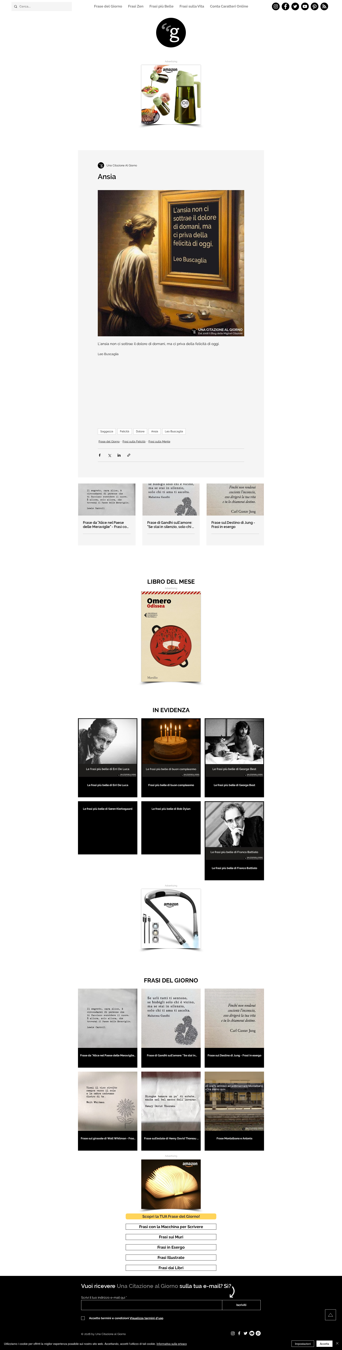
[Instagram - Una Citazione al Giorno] (276, 6)
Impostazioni (303, 1344)
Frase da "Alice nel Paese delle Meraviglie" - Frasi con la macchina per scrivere (106, 524)
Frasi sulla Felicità (134, 441)
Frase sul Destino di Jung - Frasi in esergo (233, 524)
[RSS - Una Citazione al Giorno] (324, 6)
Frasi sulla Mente (159, 441)
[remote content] (171, 390)
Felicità (124, 431)
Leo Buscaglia (174, 431)
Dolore (140, 431)
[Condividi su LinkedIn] (119, 455)
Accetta (324, 1344)
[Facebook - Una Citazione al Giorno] (285, 6)
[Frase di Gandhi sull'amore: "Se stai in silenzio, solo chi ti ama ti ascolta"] (171, 500)
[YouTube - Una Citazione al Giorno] (305, 6)
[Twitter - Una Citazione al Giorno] (295, 6)
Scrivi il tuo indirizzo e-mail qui (103, 1297)
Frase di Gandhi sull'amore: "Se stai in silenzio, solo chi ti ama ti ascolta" (170, 524)
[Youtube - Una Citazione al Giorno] (251, 1333)
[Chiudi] (337, 1344)
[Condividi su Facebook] (100, 455)
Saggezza (106, 431)
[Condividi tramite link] (129, 455)
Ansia (154, 431)
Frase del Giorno (109, 441)
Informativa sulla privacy (172, 1344)
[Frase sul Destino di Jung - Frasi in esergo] (235, 500)
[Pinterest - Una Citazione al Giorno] (314, 6)
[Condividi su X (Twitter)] (109, 455)
